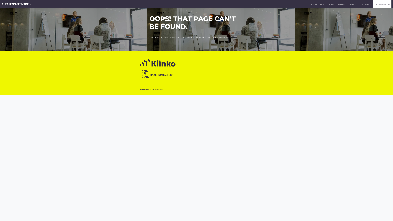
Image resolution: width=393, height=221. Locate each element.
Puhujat (331, 4)
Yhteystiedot (366, 4)
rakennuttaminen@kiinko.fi (151, 89)
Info (322, 4)
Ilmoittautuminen (382, 4)
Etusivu (314, 4)
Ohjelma (341, 4)
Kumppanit (353, 4)
